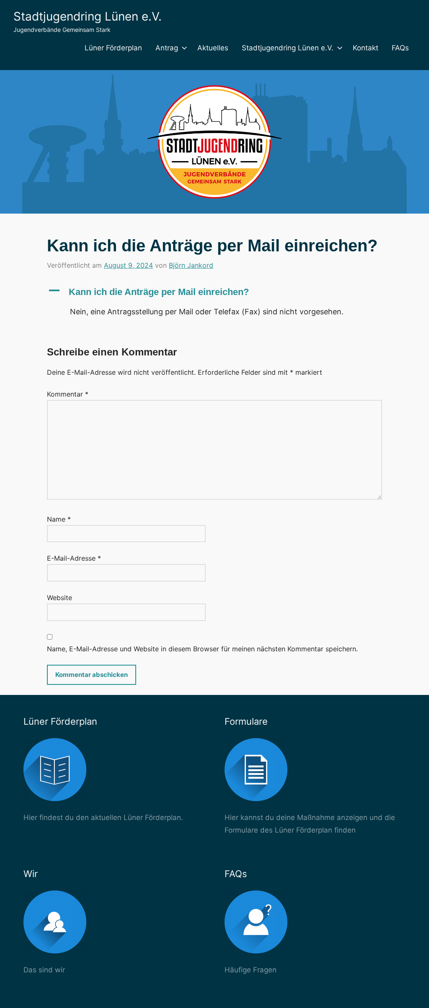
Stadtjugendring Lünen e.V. (87, 16)
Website (59, 597)
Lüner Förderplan (113, 48)
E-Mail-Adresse (74, 558)
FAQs (400, 48)
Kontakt (365, 48)
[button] (214, 292)
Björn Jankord (191, 265)
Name (59, 519)
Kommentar (67, 394)
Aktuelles (212, 48)
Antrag (166, 48)
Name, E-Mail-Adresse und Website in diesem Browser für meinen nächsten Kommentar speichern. (202, 649)
